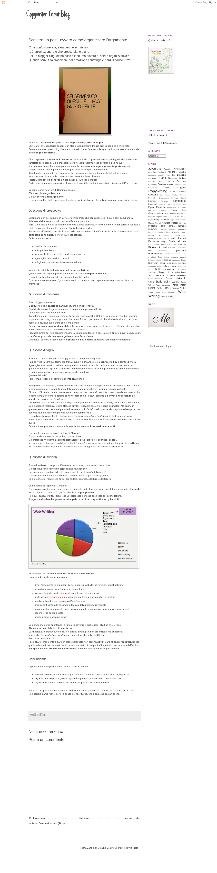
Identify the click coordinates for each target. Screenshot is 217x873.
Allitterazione (180, 169)
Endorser (175, 198)
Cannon (161, 181)
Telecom (151, 285)
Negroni (151, 232)
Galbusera (152, 210)
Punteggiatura (155, 253)
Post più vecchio (132, 818)
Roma (168, 263)
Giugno (163, 210)
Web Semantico (169, 292)
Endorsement (164, 198)
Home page (84, 818)
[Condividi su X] (38, 714)
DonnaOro (152, 198)
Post (150, 251)
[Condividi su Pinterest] (44, 714)
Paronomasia (153, 244)
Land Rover (173, 217)
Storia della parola (167, 281)
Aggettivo (167, 169)
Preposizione (164, 251)
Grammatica (155, 213)
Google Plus (178, 210)
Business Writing (177, 178)
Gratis (166, 214)
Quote (166, 257)
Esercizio (164, 201)
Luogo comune (161, 220)
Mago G (173, 220)
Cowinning (181, 192)
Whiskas (164, 296)
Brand (162, 177)
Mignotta (182, 223)
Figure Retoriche (156, 207)
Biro (173, 175)
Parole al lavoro (178, 238)
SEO (150, 269)
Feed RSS (181, 204)
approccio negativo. (156, 175)
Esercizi (152, 201)
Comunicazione (165, 184)
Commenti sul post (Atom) (52, 823)
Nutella (151, 235)
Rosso (174, 263)
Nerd (168, 232)
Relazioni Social (154, 260)
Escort (183, 198)
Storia (151, 282)
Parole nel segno (157, 241)
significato (182, 269)
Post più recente (37, 818)
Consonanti (152, 188)
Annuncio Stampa (177, 172)
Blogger (134, 848)
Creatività (153, 194)
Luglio (150, 220)
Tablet (183, 282)
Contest (167, 187)
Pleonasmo (181, 248)
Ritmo (183, 260)
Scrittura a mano (154, 266)
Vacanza (175, 288)
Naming (182, 226)
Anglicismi (162, 172)
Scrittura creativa (169, 266)
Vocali (157, 292)
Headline (172, 214)
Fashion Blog (172, 204)
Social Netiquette (155, 279)
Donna (183, 195)
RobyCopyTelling (156, 263)
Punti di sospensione (171, 254)
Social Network (176, 278)
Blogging (181, 175)
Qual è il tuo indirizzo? (159, 40)
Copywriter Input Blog (48, 15)
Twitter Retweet (163, 288)
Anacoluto (152, 172)
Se (179, 266)
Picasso (182, 244)
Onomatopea (164, 235)
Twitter (175, 285)
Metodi (174, 223)
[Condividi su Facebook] (41, 714)
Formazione (171, 207)
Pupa (160, 257)
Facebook (152, 204)
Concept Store (180, 184)
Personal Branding (168, 244)
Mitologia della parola (161, 226)
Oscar (161, 238)
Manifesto (182, 220)
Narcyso (163, 229)
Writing (171, 296)
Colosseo (181, 181)
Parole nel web (177, 241)
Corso (172, 192)
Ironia (165, 217)
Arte (168, 175)
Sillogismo (152, 272)
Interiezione (181, 214)
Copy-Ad (181, 187)
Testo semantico (163, 285)
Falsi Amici (162, 204)
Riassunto (166, 260)
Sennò (183, 266)
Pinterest (171, 248)
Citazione (170, 181)
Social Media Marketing (174, 275)
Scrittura (182, 263)
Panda (166, 238)
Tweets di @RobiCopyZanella (162, 143)
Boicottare (152, 178)
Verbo (183, 288)
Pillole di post (157, 247)
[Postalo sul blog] (34, 714)
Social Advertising (176, 272)
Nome (183, 232)
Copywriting (157, 191)
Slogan (161, 272)
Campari (151, 181)
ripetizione (176, 260)
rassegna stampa (178, 257)
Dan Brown (165, 195)
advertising (155, 168)
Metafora (166, 223)
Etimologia (179, 200)
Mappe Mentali (154, 223)
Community (152, 184)
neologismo (160, 232)
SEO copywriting (164, 269)
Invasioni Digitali (155, 217)
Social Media (154, 275)
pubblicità (181, 250)
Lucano (183, 217)
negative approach (177, 229)
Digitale (175, 195)
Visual (150, 292)
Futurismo (182, 207)
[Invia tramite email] (31, 714)
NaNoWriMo (152, 229)
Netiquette (176, 232)
